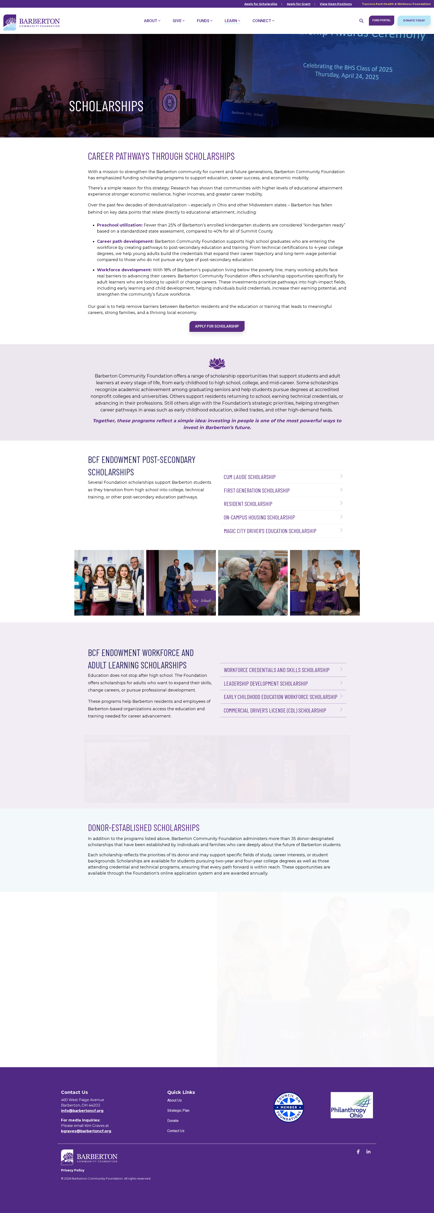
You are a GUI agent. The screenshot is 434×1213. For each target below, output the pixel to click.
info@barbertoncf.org (82, 1111)
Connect (261, 20)
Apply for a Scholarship (36, 1037)
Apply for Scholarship (260, 4)
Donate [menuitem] (173, 1121)
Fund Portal (381, 20)
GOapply (20, 939)
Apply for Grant (298, 4)
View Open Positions (336, 4)
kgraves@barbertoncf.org (86, 1131)
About (150, 20)
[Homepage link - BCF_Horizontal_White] (89, 1162)
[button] (359, 1152)
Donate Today (414, 20)
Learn (231, 20)
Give (177, 20)
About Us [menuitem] (174, 1100)
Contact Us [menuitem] (175, 1131)
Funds (203, 20)
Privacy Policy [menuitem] (72, 1170)
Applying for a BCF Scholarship (144, 1014)
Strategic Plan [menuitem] (178, 1110)
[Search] (361, 21)
